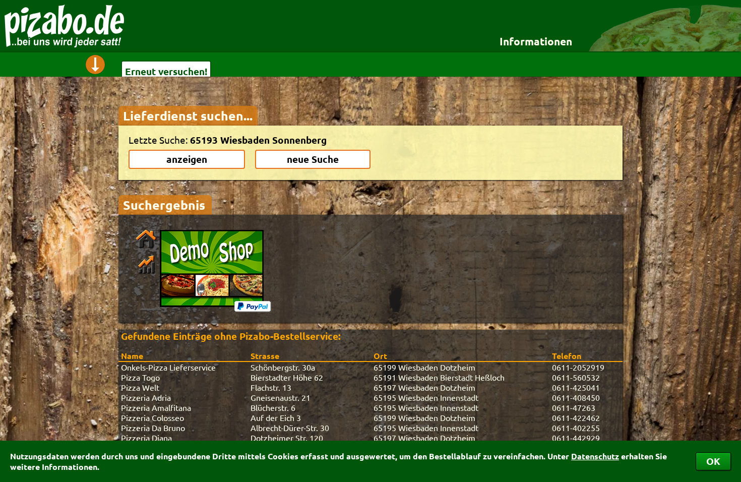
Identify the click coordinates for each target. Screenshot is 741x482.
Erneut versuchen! (166, 71)
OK (713, 461)
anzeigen (186, 159)
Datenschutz (595, 456)
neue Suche (313, 159)
